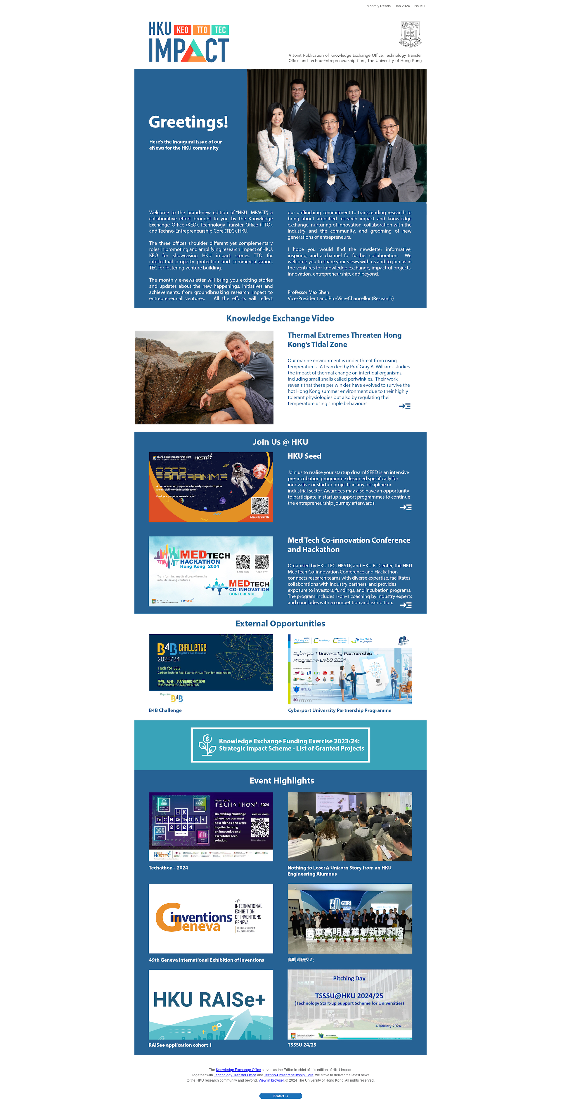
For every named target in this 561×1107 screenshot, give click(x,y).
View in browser (271, 1080)
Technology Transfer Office (235, 1075)
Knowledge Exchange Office (238, 1070)
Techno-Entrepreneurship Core (289, 1075)
